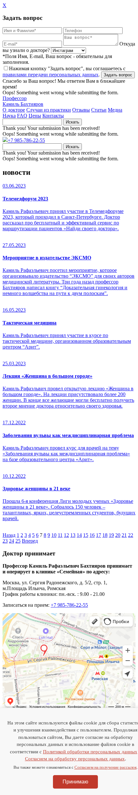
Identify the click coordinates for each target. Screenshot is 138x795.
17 (98, 535)
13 (72, 535)
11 (60, 535)
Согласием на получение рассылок (105, 767)
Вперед (30, 541)
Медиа (115, 110)
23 (5, 541)
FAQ (22, 115)
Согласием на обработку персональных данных (75, 758)
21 (124, 535)
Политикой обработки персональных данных (90, 751)
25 (18, 541)
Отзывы (81, 110)
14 (79, 535)
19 (111, 535)
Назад (9, 535)
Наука (9, 115)
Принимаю (75, 781)
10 (53, 535)
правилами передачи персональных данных (51, 74)
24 (11, 541)
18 (105, 535)
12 (66, 535)
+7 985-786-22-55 (26, 140)
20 (117, 535)
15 (85, 535)
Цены (35, 115)
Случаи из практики (48, 110)
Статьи (99, 110)
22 (130, 535)
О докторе (14, 110)
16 (92, 535)
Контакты (53, 115)
